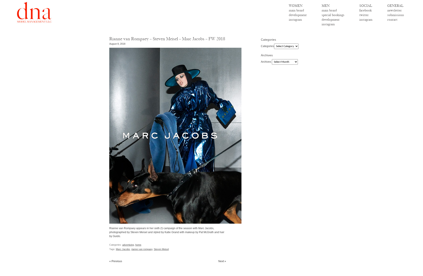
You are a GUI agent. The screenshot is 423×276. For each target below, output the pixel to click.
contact (392, 20)
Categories (267, 46)
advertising (128, 244)
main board (296, 10)
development (298, 15)
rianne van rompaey (141, 249)
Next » (222, 261)
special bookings (333, 15)
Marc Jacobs (123, 249)
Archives (266, 61)
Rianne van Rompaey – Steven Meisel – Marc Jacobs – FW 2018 (167, 38)
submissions (395, 15)
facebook (365, 10)
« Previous (115, 261)
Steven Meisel (161, 249)
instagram (295, 20)
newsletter (394, 10)
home (138, 244)
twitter (364, 15)
